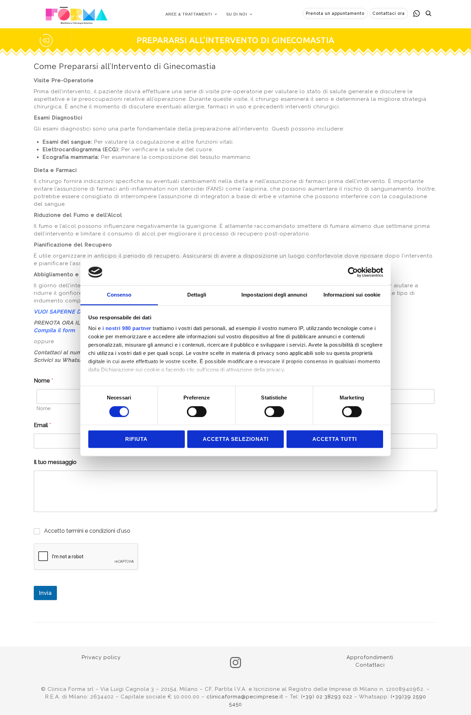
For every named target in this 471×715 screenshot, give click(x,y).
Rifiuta (136, 439)
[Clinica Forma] (76, 14)
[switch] (197, 411)
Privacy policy (101, 657)
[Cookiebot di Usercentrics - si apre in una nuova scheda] (353, 272)
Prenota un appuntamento (335, 13)
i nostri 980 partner (126, 328)
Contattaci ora (388, 13)
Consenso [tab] (119, 295)
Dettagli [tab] (196, 295)
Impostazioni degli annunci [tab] (274, 295)
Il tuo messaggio (55, 462)
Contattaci (370, 665)
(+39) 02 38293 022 (326, 697)
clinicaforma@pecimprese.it (245, 697)
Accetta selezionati (236, 439)
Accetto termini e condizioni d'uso (87, 531)
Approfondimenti (370, 657)
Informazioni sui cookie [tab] (351, 295)
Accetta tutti (334, 439)
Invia (45, 592)
